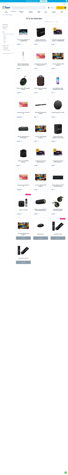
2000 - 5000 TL (6, 48)
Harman (5, 37)
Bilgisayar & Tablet (21, 12)
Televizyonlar (4, 27)
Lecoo (5, 41)
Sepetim (62, 7)
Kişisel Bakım (39, 12)
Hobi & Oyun (62, 12)
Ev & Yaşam (45, 12)
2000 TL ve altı (6, 47)
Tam (3, 14)
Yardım (64, 3)
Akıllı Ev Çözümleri (31, 12)
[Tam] (6, 7)
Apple (4, 36)
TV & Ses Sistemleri (54, 12)
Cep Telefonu (6, 12)
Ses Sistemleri (5, 28)
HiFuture (5, 38)
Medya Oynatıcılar (5, 26)
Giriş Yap (51, 7)
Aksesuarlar (13, 11)
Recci (4, 42)
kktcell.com (6, 3)
